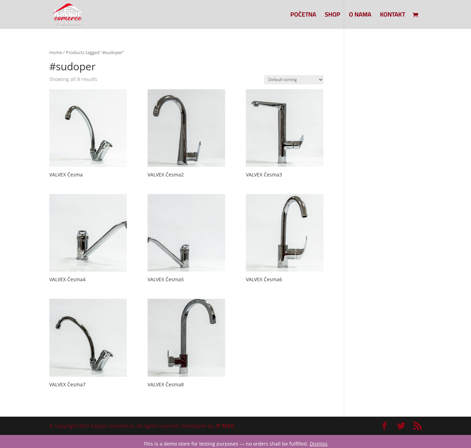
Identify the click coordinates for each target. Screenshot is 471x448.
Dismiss (319, 443)
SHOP (332, 16)
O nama (360, 16)
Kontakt (392, 16)
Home (55, 52)
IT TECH (225, 425)
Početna (303, 16)
